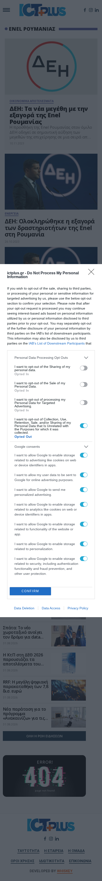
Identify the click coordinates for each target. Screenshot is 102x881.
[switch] (84, 368)
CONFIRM (30, 591)
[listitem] (51, 357)
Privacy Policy (78, 608)
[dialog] (51, 440)
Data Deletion (24, 608)
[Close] (92, 273)
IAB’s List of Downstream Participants (57, 343)
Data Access (51, 608)
